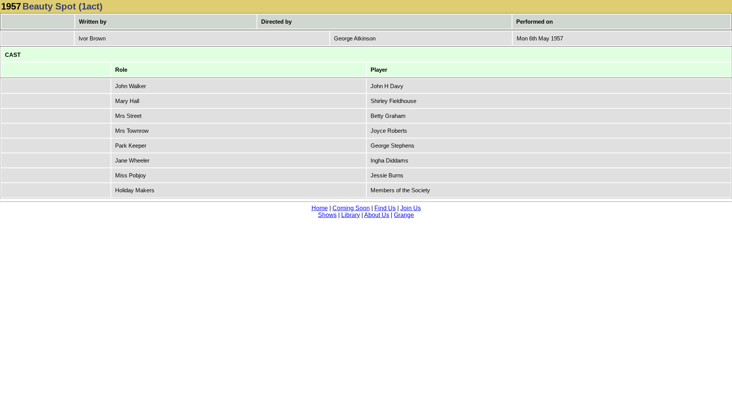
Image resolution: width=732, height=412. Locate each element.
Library (350, 215)
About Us (376, 215)
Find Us (385, 208)
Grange (404, 215)
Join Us (410, 208)
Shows (327, 215)
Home (319, 208)
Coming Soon (351, 208)
